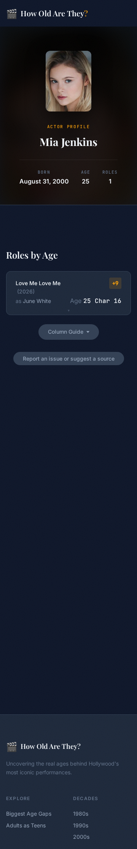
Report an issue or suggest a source (69, 358)
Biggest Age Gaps (28, 813)
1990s (80, 825)
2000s (81, 836)
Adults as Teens (26, 825)
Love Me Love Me (38, 283)
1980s (80, 813)
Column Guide (65, 331)
